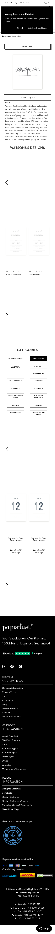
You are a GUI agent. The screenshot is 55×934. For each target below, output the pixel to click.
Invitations (6, 36)
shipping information (12, 688)
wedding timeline (11, 740)
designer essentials (11, 788)
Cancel (20, 28)
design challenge (10, 797)
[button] (47, 3)
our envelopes (9, 752)
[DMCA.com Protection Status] (45, 875)
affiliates (6, 765)
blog (4, 704)
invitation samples (11, 716)
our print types (10, 748)
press (5, 760)
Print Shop (24, 2)
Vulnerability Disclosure (14, 769)
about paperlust (10, 736)
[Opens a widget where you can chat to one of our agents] (44, 929)
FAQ (4, 744)
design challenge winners (15, 801)
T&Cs (4, 696)
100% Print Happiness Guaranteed (26, 643)
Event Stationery (10, 2)
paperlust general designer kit (17, 805)
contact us (7, 700)
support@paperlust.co (29, 892)
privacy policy (9, 692)
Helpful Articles (10, 708)
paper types (8, 756)
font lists (7, 793)
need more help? (11, 809)
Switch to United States (37, 28)
